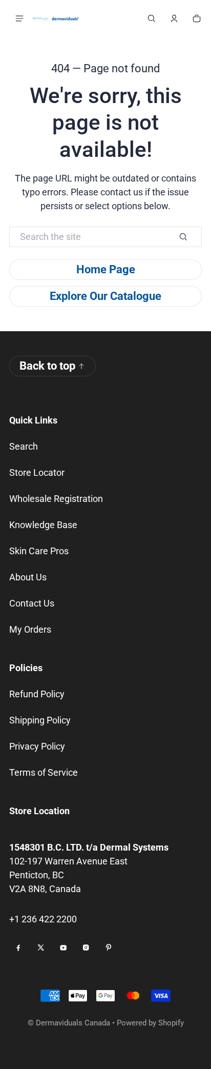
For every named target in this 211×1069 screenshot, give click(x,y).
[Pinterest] (108, 947)
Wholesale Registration (56, 498)
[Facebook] (18, 947)
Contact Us (31, 603)
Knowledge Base (43, 524)
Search (23, 446)
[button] (151, 18)
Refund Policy (37, 694)
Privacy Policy (37, 746)
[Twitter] (41, 947)
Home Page (105, 269)
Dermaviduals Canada (73, 1022)
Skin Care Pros (39, 551)
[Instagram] (86, 947)
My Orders (30, 629)
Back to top (47, 365)
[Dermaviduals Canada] (56, 18)
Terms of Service (43, 772)
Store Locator (37, 472)
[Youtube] (63, 947)
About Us (28, 577)
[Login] (174, 18)
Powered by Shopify (150, 1022)
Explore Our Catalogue (105, 296)
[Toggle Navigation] (19, 18)
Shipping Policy (40, 720)
